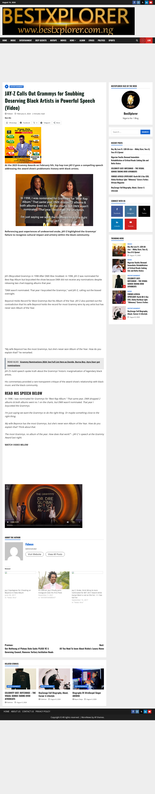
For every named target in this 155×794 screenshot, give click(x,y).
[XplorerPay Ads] (23, 144)
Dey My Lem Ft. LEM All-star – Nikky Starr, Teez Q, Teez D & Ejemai (119, 249)
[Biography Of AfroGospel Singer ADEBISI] (88, 678)
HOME (4, 40)
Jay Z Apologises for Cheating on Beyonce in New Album (18, 591)
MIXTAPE (53, 40)
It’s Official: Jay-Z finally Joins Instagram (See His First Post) (50, 591)
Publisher (10, 702)
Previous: (29, 648)
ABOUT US (15, 711)
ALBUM (82, 40)
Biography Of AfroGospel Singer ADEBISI (87, 694)
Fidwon (10, 114)
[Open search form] (137, 40)
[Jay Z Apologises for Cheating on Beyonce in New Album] (20, 580)
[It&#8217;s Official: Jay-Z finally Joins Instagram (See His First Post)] (54, 580)
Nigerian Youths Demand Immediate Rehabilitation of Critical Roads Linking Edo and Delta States (130, 160)
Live (149, 40)
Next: (82, 646)
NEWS (72, 40)
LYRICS (91, 40)
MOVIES (63, 40)
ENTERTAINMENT (25, 40)
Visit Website (34, 554)
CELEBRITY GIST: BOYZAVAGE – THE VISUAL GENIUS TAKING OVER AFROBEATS (20, 695)
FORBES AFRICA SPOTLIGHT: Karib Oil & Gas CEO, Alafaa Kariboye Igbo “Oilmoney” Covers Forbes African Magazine (130, 179)
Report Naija (78, 699)
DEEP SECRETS (40, 40)
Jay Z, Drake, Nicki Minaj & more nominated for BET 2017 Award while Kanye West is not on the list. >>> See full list (87, 594)
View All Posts (55, 554)
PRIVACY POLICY (43, 711)
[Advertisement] (77, 62)
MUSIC (13, 40)
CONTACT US (28, 711)
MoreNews (86, 717)
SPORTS (112, 40)
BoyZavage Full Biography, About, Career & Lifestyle (53, 694)
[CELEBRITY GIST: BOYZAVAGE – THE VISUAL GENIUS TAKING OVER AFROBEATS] (20, 678)
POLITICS (101, 40)
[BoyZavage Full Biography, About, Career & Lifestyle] (54, 678)
